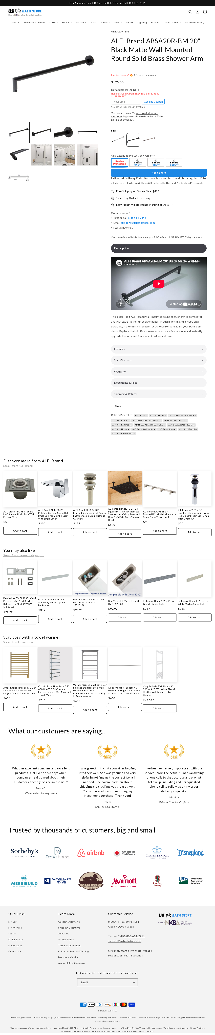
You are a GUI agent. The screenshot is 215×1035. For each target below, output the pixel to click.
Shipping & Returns (69, 927)
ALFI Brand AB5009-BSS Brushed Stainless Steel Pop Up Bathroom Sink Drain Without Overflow (90, 514)
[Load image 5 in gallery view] (18, 154)
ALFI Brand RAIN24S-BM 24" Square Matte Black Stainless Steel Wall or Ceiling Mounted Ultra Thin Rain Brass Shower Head (124, 514)
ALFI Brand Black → (120, 429)
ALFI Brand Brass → (167, 429)
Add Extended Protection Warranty (133, 155)
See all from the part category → (23, 555)
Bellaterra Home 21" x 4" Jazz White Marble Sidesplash (194, 602)
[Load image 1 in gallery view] (18, 132)
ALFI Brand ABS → (158, 415)
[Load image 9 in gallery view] (18, 177)
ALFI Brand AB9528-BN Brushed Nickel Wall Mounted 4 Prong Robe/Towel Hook (160, 514)
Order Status (16, 939)
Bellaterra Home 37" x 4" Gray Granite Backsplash (159, 602)
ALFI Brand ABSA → (120, 421)
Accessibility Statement (72, 963)
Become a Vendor (68, 957)
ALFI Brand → (141, 415)
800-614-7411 (137, 217)
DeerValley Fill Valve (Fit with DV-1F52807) (124, 602)
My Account (15, 945)
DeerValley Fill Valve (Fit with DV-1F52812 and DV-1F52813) (89, 602)
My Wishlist (15, 927)
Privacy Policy (66, 939)
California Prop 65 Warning (73, 951)
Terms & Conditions (69, 945)
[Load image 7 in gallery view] (64, 154)
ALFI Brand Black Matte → (144, 429)
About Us (63, 933)
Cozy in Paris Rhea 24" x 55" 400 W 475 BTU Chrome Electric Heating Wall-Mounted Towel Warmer (54, 690)
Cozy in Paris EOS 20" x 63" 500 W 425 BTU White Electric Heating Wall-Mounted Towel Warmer (159, 690)
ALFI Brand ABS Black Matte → (182, 415)
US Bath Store (111, 1011)
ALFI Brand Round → (188, 429)
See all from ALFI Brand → (19, 465)
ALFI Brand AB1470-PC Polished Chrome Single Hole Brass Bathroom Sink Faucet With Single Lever (53, 514)
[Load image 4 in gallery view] (87, 132)
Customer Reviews (69, 921)
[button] (15, 22)
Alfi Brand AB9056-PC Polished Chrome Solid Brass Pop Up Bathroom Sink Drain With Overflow (193, 514)
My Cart (12, 921)
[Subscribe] (134, 982)
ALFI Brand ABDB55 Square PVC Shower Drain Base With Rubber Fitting (19, 514)
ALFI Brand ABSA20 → (122, 425)
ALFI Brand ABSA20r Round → (181, 425)
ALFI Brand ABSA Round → (175, 421)
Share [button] (118, 406)
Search (12, 933)
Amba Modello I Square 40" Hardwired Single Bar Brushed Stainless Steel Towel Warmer (124, 690)
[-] (119, 163)
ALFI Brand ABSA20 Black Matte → (150, 425)
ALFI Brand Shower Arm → (123, 433)
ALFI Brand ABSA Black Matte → (147, 421)
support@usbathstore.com (138, 222)
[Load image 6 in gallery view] (41, 154)
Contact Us (15, 951)
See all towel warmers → (18, 641)
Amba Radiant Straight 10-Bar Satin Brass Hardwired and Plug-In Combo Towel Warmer (19, 690)
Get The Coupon (153, 101)
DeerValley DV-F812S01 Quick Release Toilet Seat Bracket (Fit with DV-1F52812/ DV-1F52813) (19, 602)
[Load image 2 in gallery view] (41, 132)
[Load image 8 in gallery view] (87, 154)
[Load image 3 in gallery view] (64, 132)
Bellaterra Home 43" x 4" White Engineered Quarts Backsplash (51, 602)
